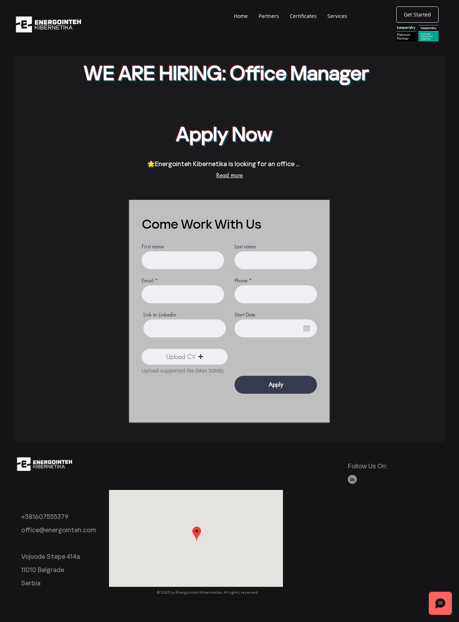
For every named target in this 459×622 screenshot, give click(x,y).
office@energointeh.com (58, 530)
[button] (185, 357)
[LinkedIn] (352, 479)
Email (147, 280)
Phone (241, 280)
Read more (229, 175)
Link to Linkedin (159, 314)
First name (153, 246)
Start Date (245, 314)
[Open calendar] (306, 328)
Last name (245, 246)
